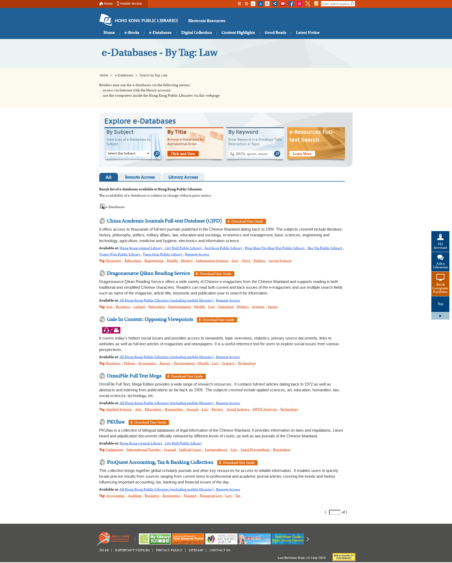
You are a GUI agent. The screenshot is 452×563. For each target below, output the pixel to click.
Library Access (183, 178)
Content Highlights (238, 33)
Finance (190, 496)
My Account (440, 246)
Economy (114, 261)
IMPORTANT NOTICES (132, 550)
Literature (226, 307)
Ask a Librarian (440, 265)
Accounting (115, 496)
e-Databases (160, 33)
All (108, 178)
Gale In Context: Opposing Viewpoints (150, 319)
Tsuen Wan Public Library (120, 255)
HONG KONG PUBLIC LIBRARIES (146, 21)
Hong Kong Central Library (141, 248)
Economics (147, 363)
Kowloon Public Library (224, 248)
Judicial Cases (190, 450)
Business (123, 307)
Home (108, 4)
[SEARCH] (352, 3)
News (246, 261)
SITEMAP (196, 550)
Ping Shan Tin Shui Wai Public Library (275, 248)
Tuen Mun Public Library (163, 255)
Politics (260, 261)
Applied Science (119, 409)
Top (440, 304)
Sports (273, 307)
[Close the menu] (440, 316)
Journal (193, 409)
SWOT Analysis (265, 409)
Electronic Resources (206, 21)
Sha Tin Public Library (325, 248)
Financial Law (211, 496)
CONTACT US (220, 550)
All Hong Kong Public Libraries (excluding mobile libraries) (167, 301)
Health (172, 261)
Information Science (212, 261)
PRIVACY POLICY (169, 550)
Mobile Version (131, 4)
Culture (139, 307)
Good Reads (275, 33)
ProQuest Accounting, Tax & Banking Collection (160, 462)
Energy (165, 363)
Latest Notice (308, 33)
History (187, 261)
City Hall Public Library (184, 248)
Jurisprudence (216, 450)
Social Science (280, 261)
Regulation (281, 450)
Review (218, 409)
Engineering (154, 261)
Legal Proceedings (255, 450)
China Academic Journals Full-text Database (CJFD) (164, 221)
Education (133, 261)
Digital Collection (196, 33)
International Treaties (144, 450)
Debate (130, 363)
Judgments (115, 450)
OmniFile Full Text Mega (134, 376)
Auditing (135, 496)
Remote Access (140, 178)
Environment (184, 363)
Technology (247, 363)
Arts (109, 307)
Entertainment (179, 307)
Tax (237, 496)
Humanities (174, 409)
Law (235, 261)
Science (258, 307)
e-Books (132, 33)
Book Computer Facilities (440, 288)
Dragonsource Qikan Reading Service (148, 273)
